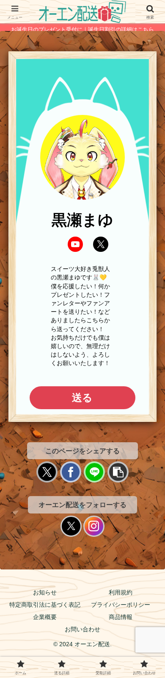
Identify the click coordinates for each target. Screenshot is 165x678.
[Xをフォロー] (71, 526)
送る (82, 397)
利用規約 (120, 592)
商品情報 (120, 617)
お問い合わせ (82, 629)
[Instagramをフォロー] (93, 526)
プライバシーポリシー (120, 604)
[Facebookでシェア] (70, 472)
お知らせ (45, 592)
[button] (118, 472)
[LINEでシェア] (94, 472)
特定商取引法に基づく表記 (44, 604)
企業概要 (45, 617)
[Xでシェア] (47, 472)
